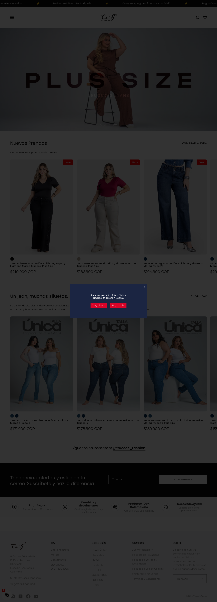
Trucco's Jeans (114, 297)
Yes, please (98, 305)
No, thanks (118, 305)
